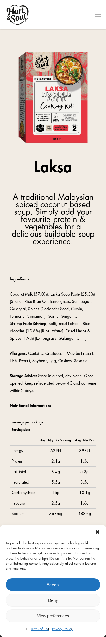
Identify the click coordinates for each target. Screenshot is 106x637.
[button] (97, 532)
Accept (53, 584)
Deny (53, 600)
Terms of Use (40, 629)
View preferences (53, 615)
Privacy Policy (62, 629)
